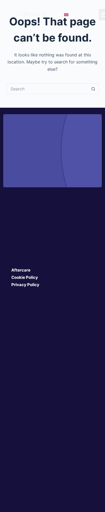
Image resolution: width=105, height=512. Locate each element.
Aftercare (20, 270)
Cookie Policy (24, 277)
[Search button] (93, 88)
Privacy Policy (25, 284)
